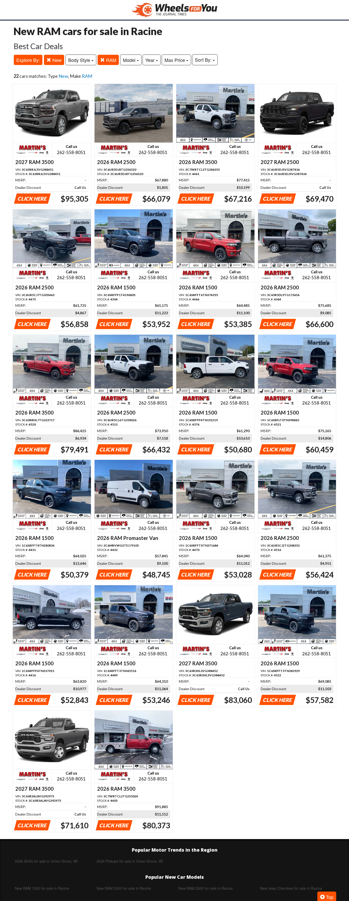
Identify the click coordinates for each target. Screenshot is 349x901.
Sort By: (204, 59)
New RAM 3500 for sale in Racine (124, 888)
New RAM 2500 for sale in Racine (205, 888)
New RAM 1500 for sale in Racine (42, 888)
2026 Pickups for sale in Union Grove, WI (130, 861)
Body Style (79, 60)
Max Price (175, 60)
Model (130, 60)
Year (150, 60)
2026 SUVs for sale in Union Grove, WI (46, 861)
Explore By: (28, 60)
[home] (174, 10)
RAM (110, 60)
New (56, 60)
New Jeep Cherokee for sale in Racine (291, 888)
